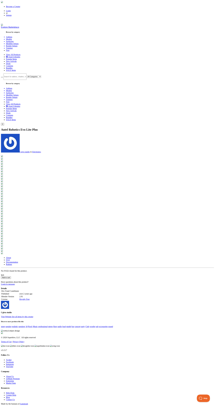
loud (64, 326)
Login (8, 11)
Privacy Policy (18, 342)
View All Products (13, 55)
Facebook (10, 362)
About (8, 258)
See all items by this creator (22, 317)
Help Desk (10, 393)
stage (3, 326)
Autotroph (24, 404)
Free (7, 50)
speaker (8, 326)
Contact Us (10, 400)
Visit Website (6, 317)
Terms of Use (6, 342)
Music (35, 326)
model (68, 326)
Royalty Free (24, 299)
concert (77, 326)
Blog (8, 397)
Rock (30, 326)
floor (55, 326)
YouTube (9, 367)
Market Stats (11, 383)
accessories (103, 326)
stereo (50, 326)
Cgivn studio (25, 152)
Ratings (9, 264)
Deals (8, 64)
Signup (9, 15)
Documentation (12, 262)
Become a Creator (13, 6)
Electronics (36, 152)
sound (110, 326)
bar (73, 326)
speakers (21, 326)
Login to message (8, 284)
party (83, 326)
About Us (10, 376)
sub (97, 326)
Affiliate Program (13, 379)
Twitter (9, 360)
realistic (15, 326)
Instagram (10, 364)
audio (59, 326)
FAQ (8, 260)
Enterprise (10, 381)
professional (43, 326)
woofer (92, 326)
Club (87, 326)
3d (27, 326)
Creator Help (11, 395)
